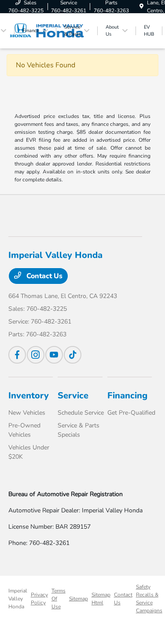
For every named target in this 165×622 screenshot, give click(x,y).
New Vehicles (26, 413)
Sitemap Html (101, 598)
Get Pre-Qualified (131, 413)
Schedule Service (81, 413)
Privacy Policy (39, 598)
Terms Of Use (58, 598)
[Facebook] (17, 355)
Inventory (28, 395)
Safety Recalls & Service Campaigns (149, 598)
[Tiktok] (72, 355)
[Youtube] (54, 355)
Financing (127, 395)
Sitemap (78, 598)
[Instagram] (35, 355)
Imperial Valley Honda (17, 598)
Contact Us (43, 276)
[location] (141, 6)
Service (73, 395)
